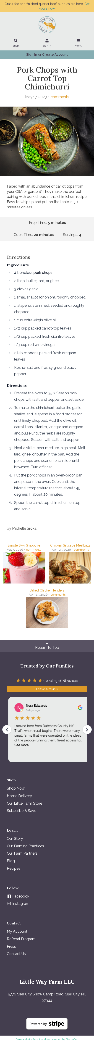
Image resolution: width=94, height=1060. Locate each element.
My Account (17, 931)
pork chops (43, 272)
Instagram (20, 903)
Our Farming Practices (25, 846)
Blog (11, 861)
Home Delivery (19, 796)
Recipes (13, 868)
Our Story (15, 838)
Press (11, 946)
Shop (16, 45)
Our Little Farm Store (24, 803)
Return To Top (47, 647)
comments (59, 97)
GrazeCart (72, 1039)
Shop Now (16, 788)
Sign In (47, 45)
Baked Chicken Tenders (47, 590)
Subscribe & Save (21, 811)
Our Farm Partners (22, 853)
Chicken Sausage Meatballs (70, 545)
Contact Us (16, 954)
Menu (78, 45)
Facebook (20, 896)
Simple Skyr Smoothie (24, 545)
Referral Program (21, 939)
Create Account (55, 54)
